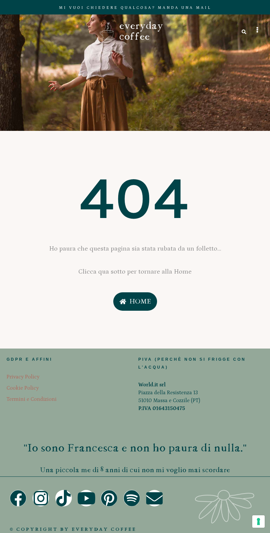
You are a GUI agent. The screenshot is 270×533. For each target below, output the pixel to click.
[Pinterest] (109, 498)
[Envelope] (154, 498)
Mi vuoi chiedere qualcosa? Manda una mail (135, 8)
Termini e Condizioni (32, 399)
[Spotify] (131, 498)
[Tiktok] (63, 498)
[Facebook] (18, 498)
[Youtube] (86, 498)
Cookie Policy (23, 388)
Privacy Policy (23, 377)
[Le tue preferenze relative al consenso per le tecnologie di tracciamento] (258, 521)
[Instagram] (41, 498)
